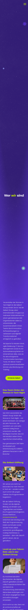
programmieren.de (10, 517)
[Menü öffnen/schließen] (25, 4)
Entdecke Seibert (14, 378)
